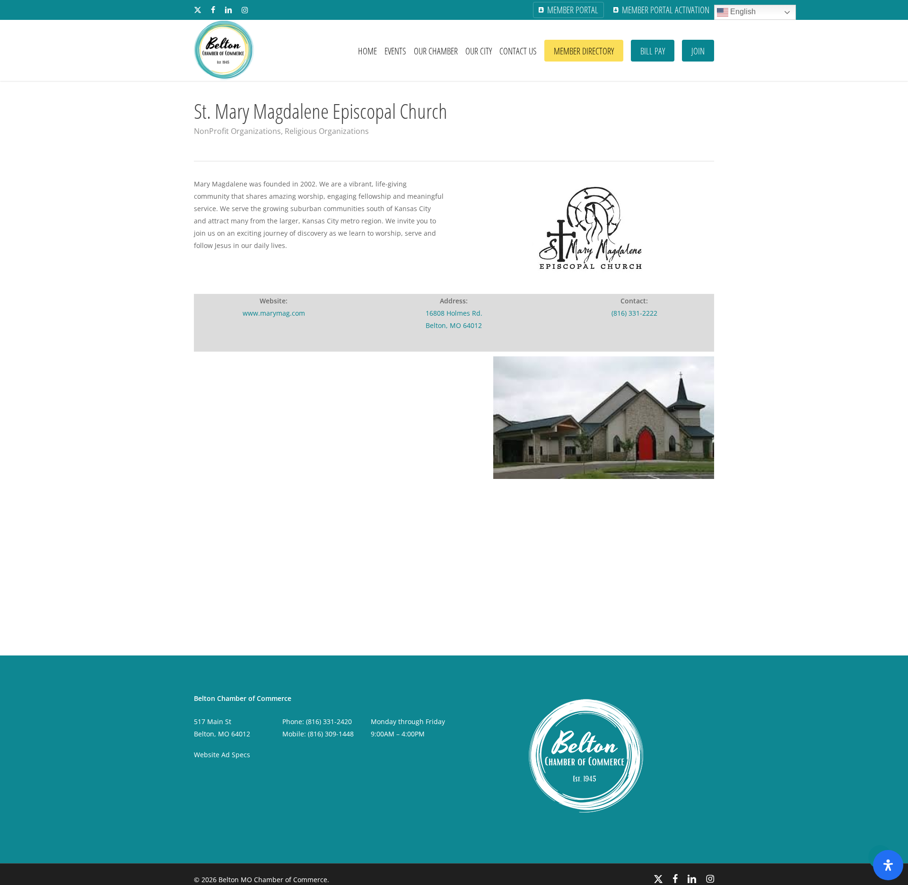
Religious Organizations (327, 131)
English (742, 12)
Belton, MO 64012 (454, 325)
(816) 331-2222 (634, 313)
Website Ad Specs (222, 754)
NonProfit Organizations (237, 131)
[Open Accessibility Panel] (888, 865)
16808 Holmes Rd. (454, 313)
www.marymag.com (274, 313)
